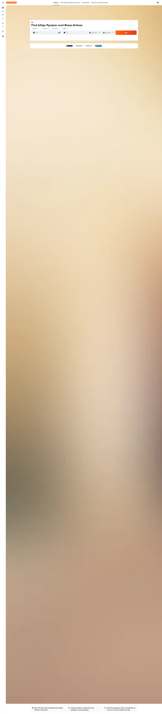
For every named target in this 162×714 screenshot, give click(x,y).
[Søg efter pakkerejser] (3, 18)
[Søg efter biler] (3, 14)
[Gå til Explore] (3, 23)
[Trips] (3, 31)
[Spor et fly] (3, 26)
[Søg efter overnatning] (3, 11)
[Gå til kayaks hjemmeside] (11, 3)
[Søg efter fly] (3, 7)
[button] (3, 2)
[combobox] (35, 28)
